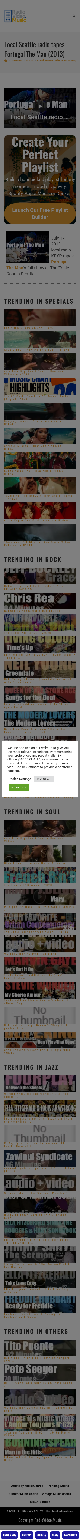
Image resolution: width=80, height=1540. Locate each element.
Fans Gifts (70, 1535)
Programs (9, 1535)
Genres (41, 1535)
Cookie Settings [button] (20, 779)
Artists (27, 1535)
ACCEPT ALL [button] (18, 787)
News (55, 1535)
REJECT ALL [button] (44, 778)
